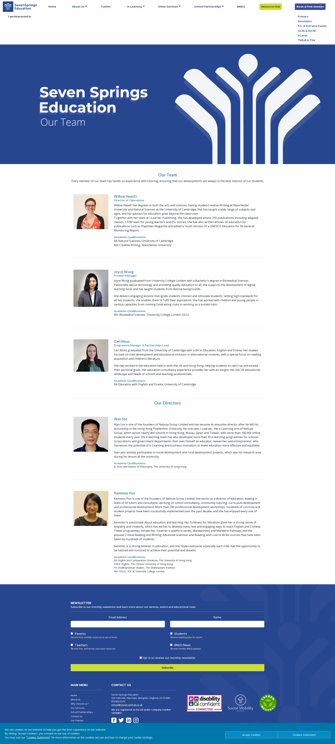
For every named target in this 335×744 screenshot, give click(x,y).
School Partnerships (207, 6)
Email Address (118, 617)
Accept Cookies (251, 734)
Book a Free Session (310, 6)
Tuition (106, 6)
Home (52, 6)
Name (217, 617)
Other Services (168, 6)
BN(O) (241, 6)
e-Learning (134, 6)
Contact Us (76, 716)
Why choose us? (79, 703)
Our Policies (77, 720)
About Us (78, 6)
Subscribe (167, 667)
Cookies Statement (304, 734)
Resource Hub (270, 6)
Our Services (78, 707)
